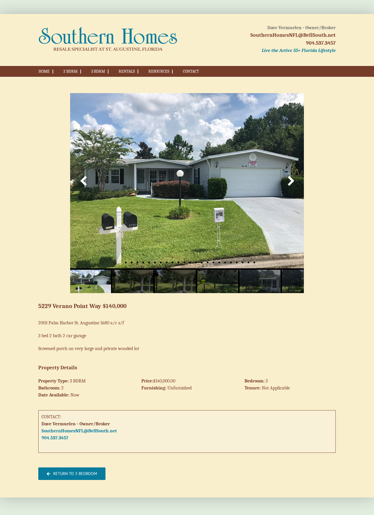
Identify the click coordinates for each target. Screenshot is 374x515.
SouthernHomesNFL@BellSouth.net (293, 35)
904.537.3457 (321, 43)
